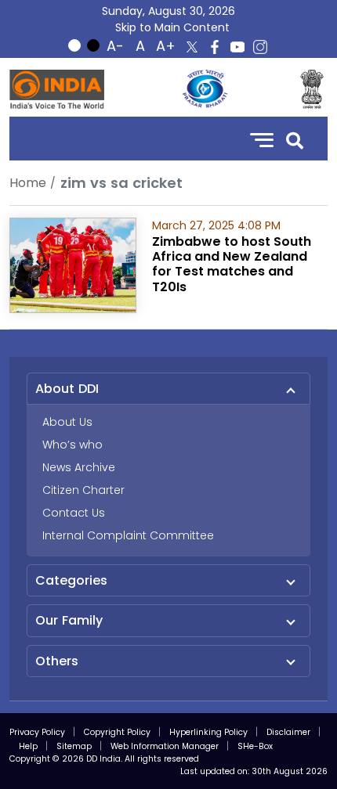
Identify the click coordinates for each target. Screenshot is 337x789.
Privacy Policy (37, 732)
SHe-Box (255, 746)
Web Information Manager (165, 746)
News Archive (78, 467)
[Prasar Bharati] (204, 89)
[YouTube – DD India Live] (237, 47)
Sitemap (74, 746)
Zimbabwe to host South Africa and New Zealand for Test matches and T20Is (231, 264)
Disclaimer (288, 732)
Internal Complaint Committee (128, 535)
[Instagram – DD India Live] (260, 47)
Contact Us (73, 513)
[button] (294, 139)
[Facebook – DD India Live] (214, 47)
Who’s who (72, 444)
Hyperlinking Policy (208, 732)
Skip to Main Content (172, 27)
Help (28, 746)
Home (27, 183)
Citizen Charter (83, 490)
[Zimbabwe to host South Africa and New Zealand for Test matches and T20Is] (73, 264)
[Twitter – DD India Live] (192, 47)
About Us (67, 422)
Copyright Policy (117, 732)
